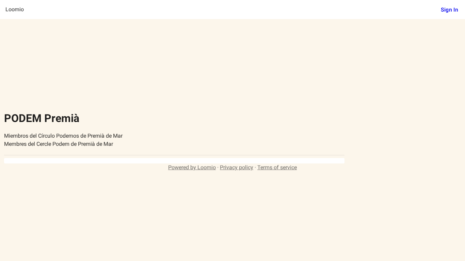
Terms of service (277, 167)
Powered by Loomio (192, 167)
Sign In (449, 9)
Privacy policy (236, 167)
